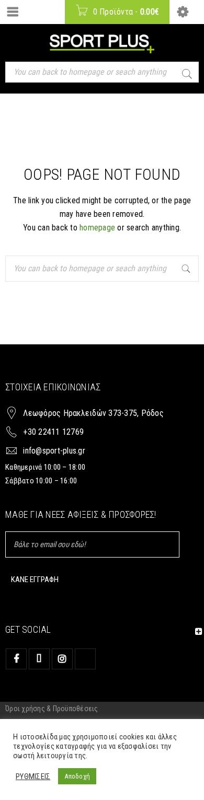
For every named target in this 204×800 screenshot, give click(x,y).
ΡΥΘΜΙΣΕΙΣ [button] (33, 776)
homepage (97, 228)
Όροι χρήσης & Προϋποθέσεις (51, 708)
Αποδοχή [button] (77, 776)
